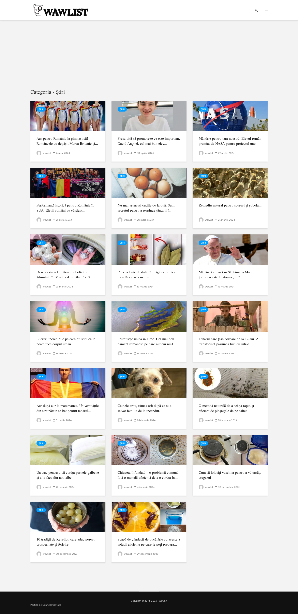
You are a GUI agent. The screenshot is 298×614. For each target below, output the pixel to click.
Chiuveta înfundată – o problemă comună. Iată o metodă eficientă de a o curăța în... (148, 475)
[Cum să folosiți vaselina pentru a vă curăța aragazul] (230, 450)
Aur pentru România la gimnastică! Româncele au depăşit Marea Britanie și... (67, 141)
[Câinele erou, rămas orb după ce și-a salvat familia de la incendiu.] (149, 383)
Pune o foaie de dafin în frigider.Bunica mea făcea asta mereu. (147, 274)
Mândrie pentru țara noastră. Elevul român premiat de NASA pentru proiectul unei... (230, 141)
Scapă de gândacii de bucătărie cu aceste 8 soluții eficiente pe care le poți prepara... (149, 542)
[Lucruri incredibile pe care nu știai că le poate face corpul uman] (67, 316)
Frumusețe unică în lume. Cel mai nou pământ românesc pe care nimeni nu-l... (147, 341)
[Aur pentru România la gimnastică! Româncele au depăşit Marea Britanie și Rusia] (67, 116)
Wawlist (163, 600)
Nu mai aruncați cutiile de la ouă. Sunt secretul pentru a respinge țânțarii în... (146, 208)
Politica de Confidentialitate (45, 604)
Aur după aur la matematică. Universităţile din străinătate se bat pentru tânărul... (67, 408)
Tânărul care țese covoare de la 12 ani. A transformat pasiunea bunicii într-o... (229, 341)
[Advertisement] (149, 54)
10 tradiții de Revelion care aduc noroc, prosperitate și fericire (65, 542)
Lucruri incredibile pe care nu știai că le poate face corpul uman (65, 341)
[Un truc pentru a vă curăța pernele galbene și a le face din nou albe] (67, 450)
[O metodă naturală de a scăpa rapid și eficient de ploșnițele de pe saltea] (230, 383)
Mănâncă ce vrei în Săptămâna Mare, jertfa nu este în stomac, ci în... (226, 274)
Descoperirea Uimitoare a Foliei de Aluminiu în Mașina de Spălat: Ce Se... (65, 274)
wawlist (46, 152)
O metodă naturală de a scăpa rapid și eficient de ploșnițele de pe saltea (226, 408)
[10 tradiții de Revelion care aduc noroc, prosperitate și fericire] (67, 516)
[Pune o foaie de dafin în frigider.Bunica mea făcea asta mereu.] (149, 249)
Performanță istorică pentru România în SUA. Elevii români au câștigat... (65, 208)
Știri (41, 109)
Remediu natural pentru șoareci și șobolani (230, 205)
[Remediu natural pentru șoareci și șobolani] (230, 182)
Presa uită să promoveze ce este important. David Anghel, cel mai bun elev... (149, 141)
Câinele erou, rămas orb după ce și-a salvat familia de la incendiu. (145, 408)
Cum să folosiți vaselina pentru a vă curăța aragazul (230, 475)
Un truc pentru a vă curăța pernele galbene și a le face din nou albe (67, 475)
